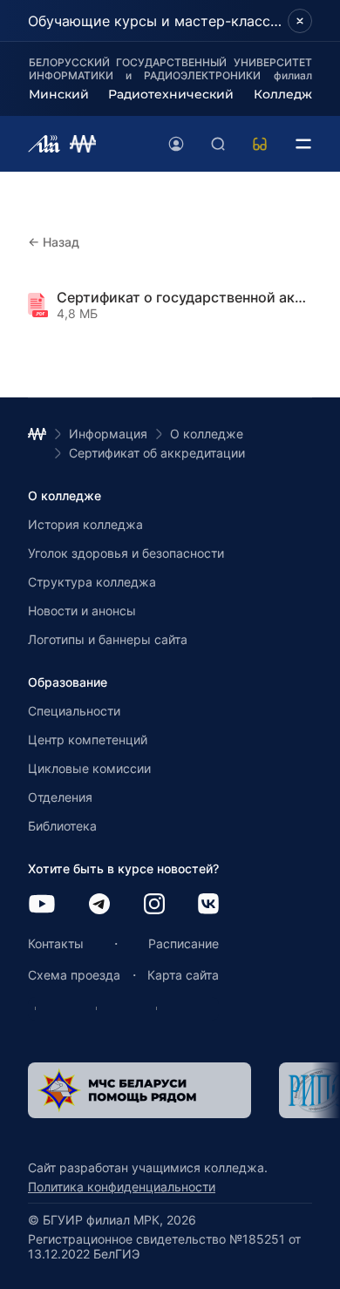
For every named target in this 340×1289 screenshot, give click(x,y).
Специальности (74, 710)
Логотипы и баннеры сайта (107, 639)
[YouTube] (42, 905)
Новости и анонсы (82, 610)
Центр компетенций (87, 739)
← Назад (53, 241)
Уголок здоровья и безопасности (126, 553)
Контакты (56, 943)
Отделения (60, 797)
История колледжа (85, 524)
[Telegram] (99, 905)
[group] (139, 1090)
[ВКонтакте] (208, 905)
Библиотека (62, 825)
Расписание (183, 943)
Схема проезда (74, 974)
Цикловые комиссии (89, 768)
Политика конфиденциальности (121, 1186)
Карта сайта (183, 974)
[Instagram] (154, 905)
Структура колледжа (92, 581)
